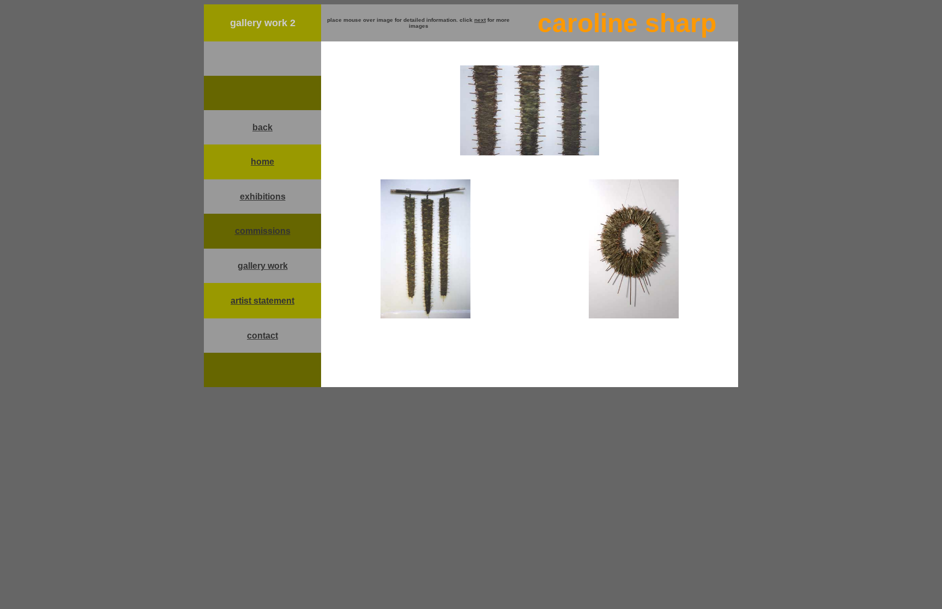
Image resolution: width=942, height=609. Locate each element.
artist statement (262, 300)
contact (262, 335)
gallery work (263, 265)
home (262, 161)
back (262, 127)
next (480, 20)
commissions (263, 231)
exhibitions (263, 196)
